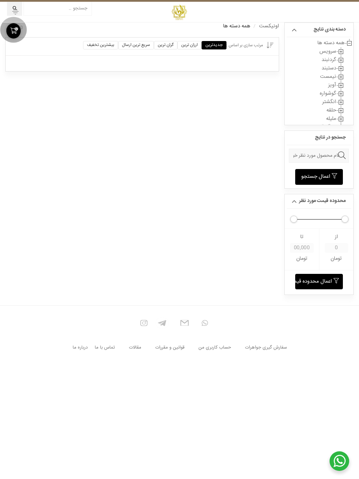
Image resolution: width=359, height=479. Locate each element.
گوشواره (328, 93)
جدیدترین (214, 45)
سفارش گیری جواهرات (266, 347)
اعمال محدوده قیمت (314, 281)
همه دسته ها (331, 43)
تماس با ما (105, 347)
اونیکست (269, 26)
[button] (15, 12)
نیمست (328, 77)
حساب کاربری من (214, 347)
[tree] (319, 85)
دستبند (328, 68)
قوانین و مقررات (169, 347)
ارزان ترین (189, 45)
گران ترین (166, 45)
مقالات (135, 347)
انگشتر (329, 102)
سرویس (327, 51)
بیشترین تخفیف (100, 45)
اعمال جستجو (316, 177)
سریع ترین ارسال (136, 45)
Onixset (179, 12)
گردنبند (328, 60)
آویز (332, 85)
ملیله (331, 119)
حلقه (331, 110)
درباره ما (80, 347)
